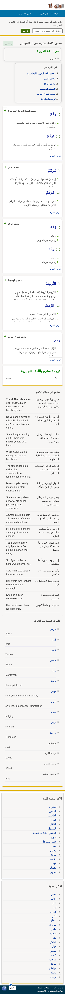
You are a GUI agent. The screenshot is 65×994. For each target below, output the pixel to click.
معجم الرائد (49, 83)
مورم (53, 712)
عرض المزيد (55, 156)
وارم (53, 722)
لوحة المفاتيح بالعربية (48, 13)
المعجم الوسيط (47, 89)
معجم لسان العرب (46, 94)
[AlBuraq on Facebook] (4, 989)
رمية (53, 681)
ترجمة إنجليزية (48, 99)
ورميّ (53, 732)
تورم (53, 691)
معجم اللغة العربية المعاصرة (41, 73)
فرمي (53, 629)
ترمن (53, 650)
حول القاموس (25, 13)
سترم (53, 660)
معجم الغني (49, 78)
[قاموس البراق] (56, 6)
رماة (53, 670)
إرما (54, 639)
